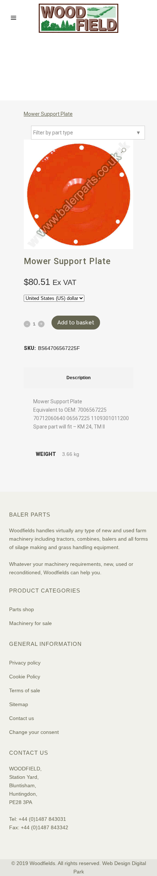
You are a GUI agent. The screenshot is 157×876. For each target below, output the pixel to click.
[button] (123, 151)
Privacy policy (25, 663)
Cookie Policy (24, 676)
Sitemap (18, 704)
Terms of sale (24, 690)
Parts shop (21, 609)
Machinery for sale (30, 623)
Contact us (21, 718)
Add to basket (75, 322)
